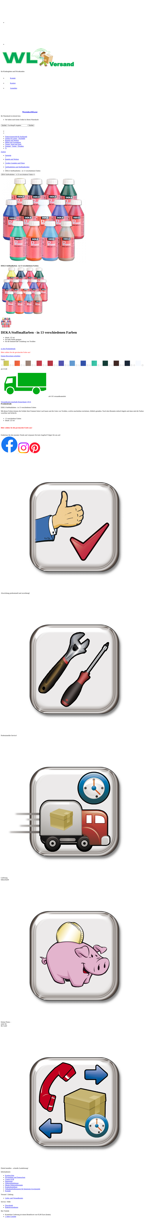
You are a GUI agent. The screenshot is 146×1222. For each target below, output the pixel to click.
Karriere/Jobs (9, 1175)
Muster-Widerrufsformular (14, 1185)
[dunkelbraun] (116, 363)
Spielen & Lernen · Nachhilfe (15, 138)
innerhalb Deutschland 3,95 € (16, 402)
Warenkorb (27, 112)
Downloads (9, 1205)
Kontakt (8, 1191)
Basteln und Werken (12, 140)
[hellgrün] (94, 363)
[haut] (28, 363)
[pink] (50, 363)
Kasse (34, 112)
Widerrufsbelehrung (11, 1183)
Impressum (9, 1181)
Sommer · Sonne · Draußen (14, 146)
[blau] (83, 363)
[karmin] (39, 363)
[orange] (17, 363)
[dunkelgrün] (105, 363)
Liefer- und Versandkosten (14, 1198)
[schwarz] (127, 363)
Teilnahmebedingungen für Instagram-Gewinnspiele (22, 1189)
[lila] (61, 363)
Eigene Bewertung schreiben (10, 356)
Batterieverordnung (11, 1207)
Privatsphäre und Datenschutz (15, 1177)
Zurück (3, 152)
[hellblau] (72, 363)
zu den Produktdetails (8, 349)
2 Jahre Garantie (10, 1216)
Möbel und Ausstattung (13, 142)
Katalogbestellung (11, 1187)
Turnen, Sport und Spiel (13, 144)
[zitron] (6, 363)
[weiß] (138, 363)
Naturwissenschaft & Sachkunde (16, 137)
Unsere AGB (9, 1179)
